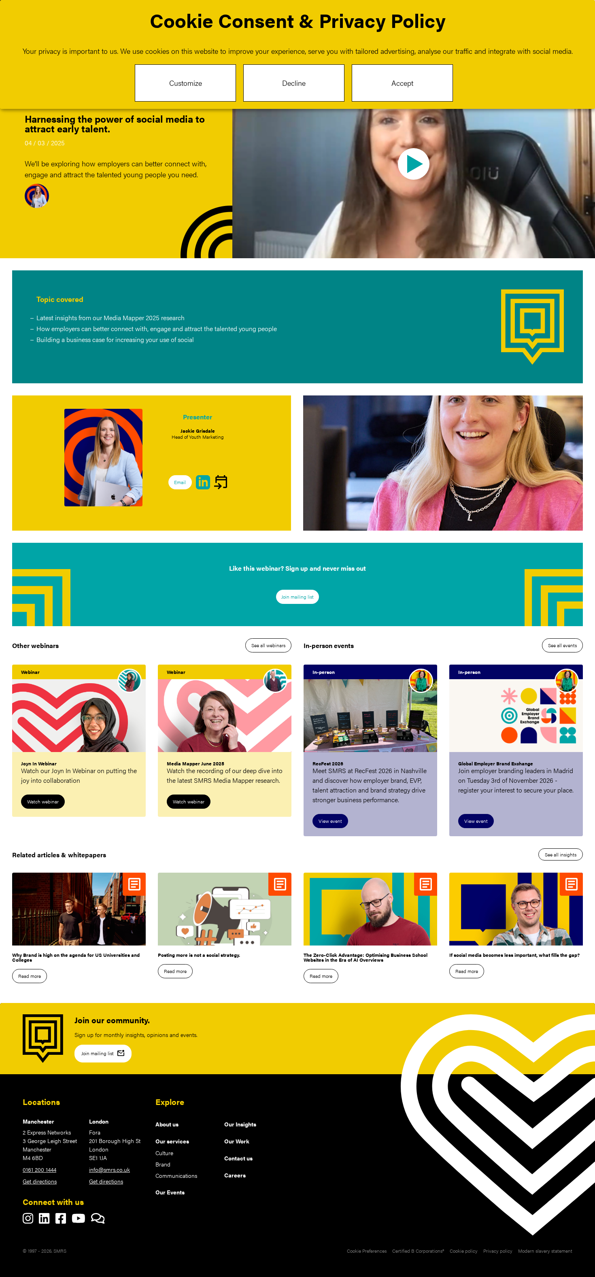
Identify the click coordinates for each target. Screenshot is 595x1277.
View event (330, 820)
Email (180, 482)
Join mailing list (297, 596)
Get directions (40, 1181)
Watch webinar (43, 801)
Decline (294, 83)
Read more (29, 976)
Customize (185, 83)
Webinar (30, 672)
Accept (402, 83)
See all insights (560, 854)
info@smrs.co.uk (109, 1169)
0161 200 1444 (39, 1169)
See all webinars (268, 645)
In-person (323, 672)
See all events (562, 645)
